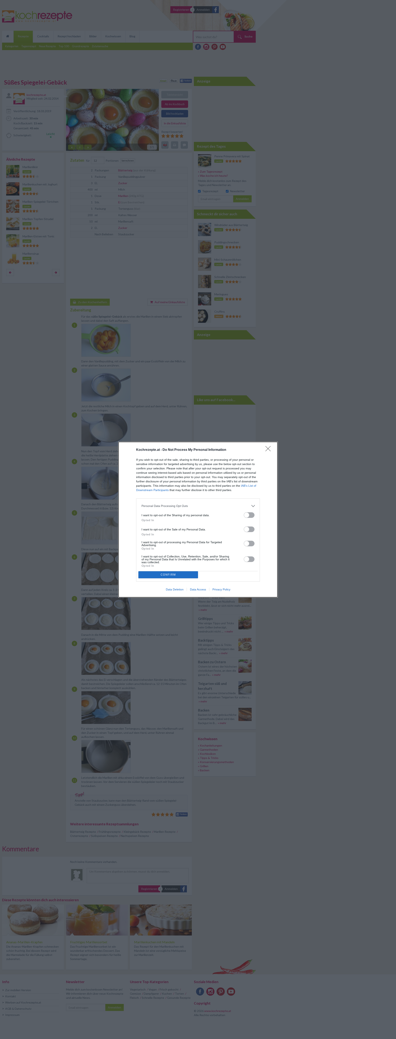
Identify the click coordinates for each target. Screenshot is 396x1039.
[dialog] (198, 519)
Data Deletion (175, 589)
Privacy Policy (221, 589)
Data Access (198, 589)
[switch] (249, 515)
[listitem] (198, 506)
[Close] (269, 450)
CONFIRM (168, 574)
